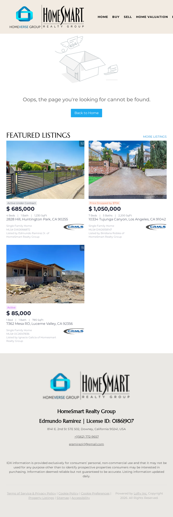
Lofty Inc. (140, 493)
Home (103, 17)
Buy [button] (115, 17)
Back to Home (86, 113)
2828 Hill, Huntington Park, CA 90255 (37, 219)
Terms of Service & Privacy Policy (31, 493)
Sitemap (63, 498)
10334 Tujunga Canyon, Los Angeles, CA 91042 (127, 219)
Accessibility (81, 498)
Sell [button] (128, 17)
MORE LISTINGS (155, 137)
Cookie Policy (68, 493)
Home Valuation (152, 17)
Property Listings (41, 498)
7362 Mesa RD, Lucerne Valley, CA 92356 (39, 324)
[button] (47, 16)
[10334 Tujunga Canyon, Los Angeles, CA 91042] (128, 170)
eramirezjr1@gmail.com (86, 444)
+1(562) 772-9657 (86, 436)
